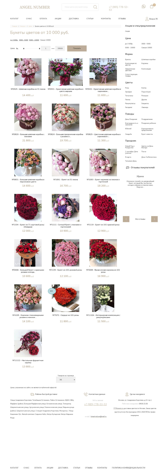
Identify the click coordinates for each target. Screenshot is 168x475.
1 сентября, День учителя (131, 152)
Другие (144, 100)
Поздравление (147, 119)
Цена (30, 26)
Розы (127, 88)
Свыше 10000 (45, 40)
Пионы (127, 100)
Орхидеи (128, 92)
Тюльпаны (129, 96)
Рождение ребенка (148, 123)
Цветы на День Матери (147, 147)
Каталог (23, 26)
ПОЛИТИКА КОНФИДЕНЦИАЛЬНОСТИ (128, 468)
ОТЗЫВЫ (122, 18)
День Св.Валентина (148, 157)
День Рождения (131, 119)
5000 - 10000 (34, 40)
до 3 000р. (14, 40)
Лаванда (144, 107)
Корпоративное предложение (147, 129)
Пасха (143, 152)
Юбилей (128, 129)
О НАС (29, 18)
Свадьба (128, 134)
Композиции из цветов (131, 64)
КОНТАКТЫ (106, 18)
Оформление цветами (130, 70)
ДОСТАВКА (74, 18)
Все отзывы (140, 219)
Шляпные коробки (148, 59)
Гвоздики (128, 107)
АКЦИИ (58, 18)
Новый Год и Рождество (129, 147)
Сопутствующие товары (131, 75)
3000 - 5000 (23, 40)
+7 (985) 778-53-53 (118, 8)
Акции (127, 31)
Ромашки (144, 96)
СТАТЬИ (90, 18)
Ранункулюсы (130, 103)
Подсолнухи (146, 92)
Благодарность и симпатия (131, 124)
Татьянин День (131, 161)
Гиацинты (145, 103)
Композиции (146, 69)
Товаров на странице (66, 376)
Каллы (143, 88)
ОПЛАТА (43, 18)
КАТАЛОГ (14, 18)
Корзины (144, 63)
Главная (14, 26)
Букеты (128, 59)
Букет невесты (147, 134)
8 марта (128, 157)
